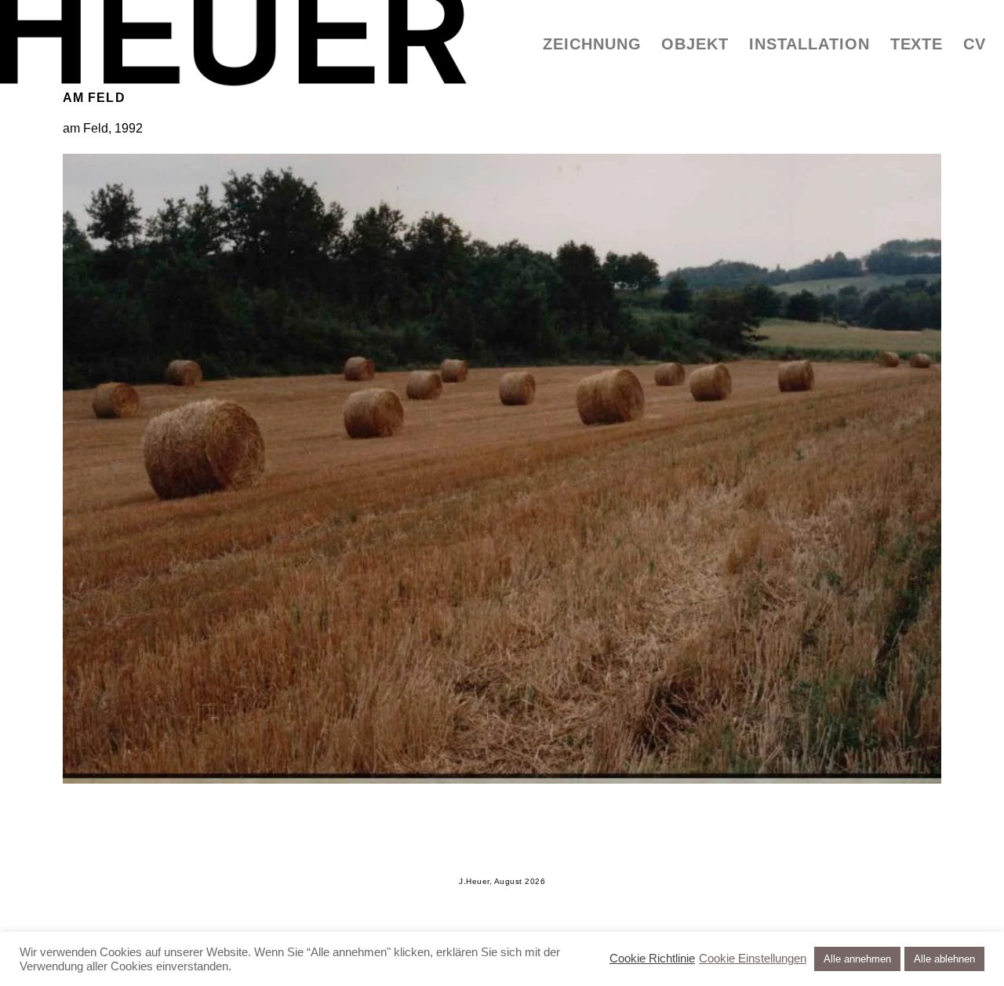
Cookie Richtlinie (652, 958)
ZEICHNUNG (592, 44)
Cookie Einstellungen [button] (752, 958)
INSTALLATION (809, 44)
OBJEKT (694, 44)
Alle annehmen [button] (857, 959)
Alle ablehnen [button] (944, 959)
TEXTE (917, 44)
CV (974, 44)
